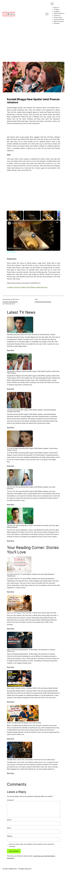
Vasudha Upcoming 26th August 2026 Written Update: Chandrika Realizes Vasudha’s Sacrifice (31, 410)
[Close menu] (52, 3)
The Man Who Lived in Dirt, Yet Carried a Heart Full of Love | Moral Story (31, 759)
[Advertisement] (33, 50)
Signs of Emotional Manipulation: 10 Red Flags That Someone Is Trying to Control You (31, 650)
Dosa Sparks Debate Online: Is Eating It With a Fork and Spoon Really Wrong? (32, 688)
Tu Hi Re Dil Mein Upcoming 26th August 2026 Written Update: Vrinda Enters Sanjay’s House (32, 449)
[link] (9, 223)
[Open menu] (47, 14)
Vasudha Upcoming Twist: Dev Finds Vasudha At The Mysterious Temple (31, 334)
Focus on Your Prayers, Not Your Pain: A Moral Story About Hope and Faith (31, 613)
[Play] (8, 219)
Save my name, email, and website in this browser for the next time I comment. (31, 845)
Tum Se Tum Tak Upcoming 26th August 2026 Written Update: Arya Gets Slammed (31, 488)
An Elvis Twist (16, 223)
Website (9, 836)
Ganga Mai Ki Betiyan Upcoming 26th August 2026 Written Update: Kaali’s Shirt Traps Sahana (33, 372)
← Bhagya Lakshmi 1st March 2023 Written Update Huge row (27, 287)
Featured (5, 302)
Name (9, 820)
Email (9, 828)
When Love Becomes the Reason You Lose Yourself (24, 723)
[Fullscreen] (22, 219)
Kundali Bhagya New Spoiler (43, 302)
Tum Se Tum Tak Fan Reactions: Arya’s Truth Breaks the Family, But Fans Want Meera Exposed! (33, 526)
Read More (10, 350)
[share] (57, 222)
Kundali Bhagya (13, 302)
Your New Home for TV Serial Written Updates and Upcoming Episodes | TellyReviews (31, 575)
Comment (10, 800)
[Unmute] (10, 219)
